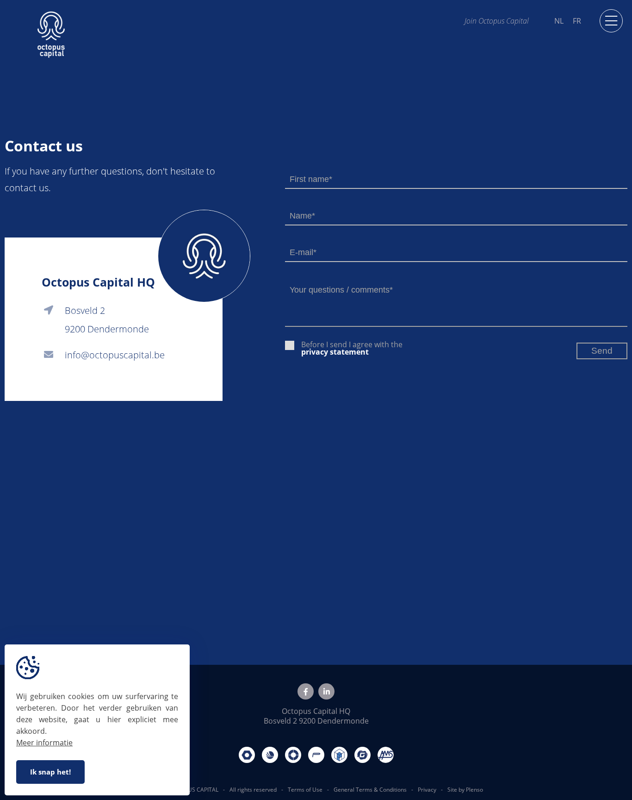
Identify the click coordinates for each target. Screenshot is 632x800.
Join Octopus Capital (497, 20)
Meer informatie (44, 743)
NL (559, 21)
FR (577, 21)
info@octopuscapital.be (115, 355)
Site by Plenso (465, 790)
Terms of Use (305, 790)
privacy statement (335, 352)
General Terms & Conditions (370, 790)
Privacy (427, 790)
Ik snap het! (50, 771)
